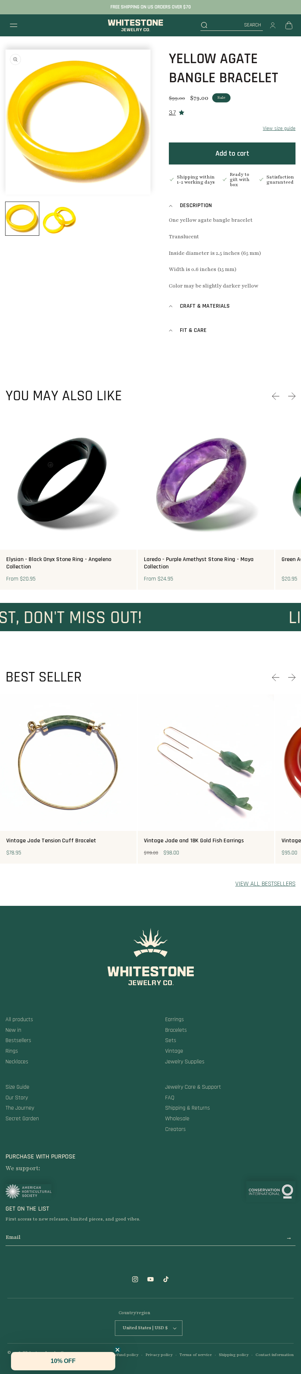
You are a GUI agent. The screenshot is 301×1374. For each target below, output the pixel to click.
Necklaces (17, 1062)
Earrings (174, 1019)
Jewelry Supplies (184, 1062)
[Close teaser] (117, 1349)
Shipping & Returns (187, 1108)
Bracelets (176, 1030)
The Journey (20, 1108)
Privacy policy (159, 1354)
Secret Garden (22, 1118)
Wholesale (177, 1118)
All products (19, 1019)
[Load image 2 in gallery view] (59, 218)
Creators (175, 1129)
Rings (12, 1051)
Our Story (17, 1098)
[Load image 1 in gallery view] (22, 218)
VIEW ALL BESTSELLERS (265, 883)
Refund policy (125, 1354)
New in (13, 1030)
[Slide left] (275, 396)
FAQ (169, 1098)
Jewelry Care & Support (193, 1087)
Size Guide (17, 1087)
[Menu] (14, 25)
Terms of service (195, 1354)
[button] (231, 25)
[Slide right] (291, 396)
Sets (170, 1040)
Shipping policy (234, 1354)
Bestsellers (18, 1040)
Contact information (274, 1354)
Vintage (174, 1051)
